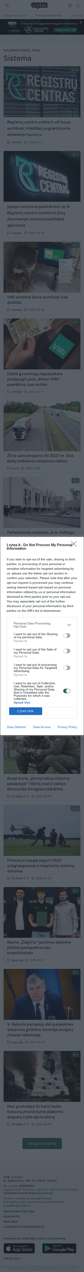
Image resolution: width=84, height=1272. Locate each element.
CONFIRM (25, 711)
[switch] (66, 635)
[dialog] (42, 636)
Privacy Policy (67, 727)
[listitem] (42, 625)
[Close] (75, 545)
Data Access (42, 727)
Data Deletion (16, 727)
